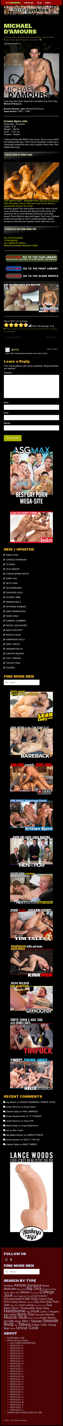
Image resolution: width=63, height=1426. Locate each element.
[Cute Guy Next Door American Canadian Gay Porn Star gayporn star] (31, 268)
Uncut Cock (27, 1327)
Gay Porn (39, 1301)
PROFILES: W (17, 1402)
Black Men (15, 1293)
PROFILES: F (16, 1358)
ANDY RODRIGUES (15, 611)
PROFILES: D (16, 1353)
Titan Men (33, 40)
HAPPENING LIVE (15, 1338)
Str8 (16, 1325)
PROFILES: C (16, 1351)
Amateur (8, 1285)
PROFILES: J (16, 1369)
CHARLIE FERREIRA (16, 559)
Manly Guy (25, 1314)
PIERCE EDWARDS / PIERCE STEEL (38, 1102)
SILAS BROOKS (14, 588)
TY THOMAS (35, 1116)
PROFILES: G (16, 1361)
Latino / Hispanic (49, 1311)
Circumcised (34, 1293)
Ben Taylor (18, 1130)
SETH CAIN (11, 583)
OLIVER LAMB (13, 597)
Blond (24, 1292)
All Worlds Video (24, 37)
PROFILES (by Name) (17, 1340)
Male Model (10, 1314)
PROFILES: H (16, 1363)
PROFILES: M (17, 1376)
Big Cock (21, 1289)
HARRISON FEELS (15, 639)
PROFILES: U (16, 1397)
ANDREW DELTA (14, 649)
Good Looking (26, 1305)
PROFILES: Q (16, 1387)
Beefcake (10, 1288)
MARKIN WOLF (13, 602)
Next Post (51, 337)
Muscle (50, 1314)
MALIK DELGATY (14, 630)
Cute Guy (30, 1299)
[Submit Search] (6, 682)
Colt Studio (18, 1296)
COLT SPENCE (13, 658)
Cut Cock (28, 1296)
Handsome (11, 331)
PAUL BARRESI (30, 1111)
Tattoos (24, 1324)
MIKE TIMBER (30, 1144)
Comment (8, 373)
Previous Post (14, 337)
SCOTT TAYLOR (31, 1139)
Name (6, 402)
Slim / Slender (32, 1321)
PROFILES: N (16, 1379)
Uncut (12, 1329)
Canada (45, 37)
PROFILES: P (16, 1384)
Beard (45, 1285)
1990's (14, 37)
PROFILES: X (16, 1405)
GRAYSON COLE (14, 592)
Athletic (8, 329)
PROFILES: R (16, 1389)
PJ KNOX (10, 564)
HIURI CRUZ (12, 616)
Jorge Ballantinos (29, 1125)
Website (7, 423)
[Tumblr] (11, 1259)
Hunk (35, 1311)
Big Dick (34, 1288)
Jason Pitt (28, 1121)
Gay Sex (14, 1305)
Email (6, 413)
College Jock (15, 329)
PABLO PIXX (12, 555)
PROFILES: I (16, 1366)
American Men (35, 37)
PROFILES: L (16, 1374)
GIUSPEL (10, 667)
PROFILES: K (16, 1371)
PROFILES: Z (16, 1410)
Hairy (46, 1308)
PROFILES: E (16, 1356)
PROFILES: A (16, 1345)
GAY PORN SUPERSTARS (23, 1343)
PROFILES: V (16, 1399)
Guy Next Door (40, 1305)
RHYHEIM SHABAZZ (16, 606)
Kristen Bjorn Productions (19, 40)
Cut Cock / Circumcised (29, 329)
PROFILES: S (16, 1392)
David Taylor (30, 1107)
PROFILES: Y (16, 1407)
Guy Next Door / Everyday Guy (28, 1306)
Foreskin (30, 1302)
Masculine (40, 1314)
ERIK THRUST (13, 644)
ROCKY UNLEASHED (16, 625)
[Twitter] (6, 1259)
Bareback (35, 1285)
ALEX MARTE (13, 569)
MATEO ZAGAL (13, 635)
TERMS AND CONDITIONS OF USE (24, 1412)
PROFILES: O (16, 1381)
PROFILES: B (16, 1348)
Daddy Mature (18, 1301)
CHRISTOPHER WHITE (17, 574)
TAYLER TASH (13, 663)
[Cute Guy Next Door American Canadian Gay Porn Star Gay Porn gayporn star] (31, 259)
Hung (28, 1312)
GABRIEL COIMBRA (16, 620)
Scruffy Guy (12, 1321)
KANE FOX (11, 578)
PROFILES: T (16, 1394)
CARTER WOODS (15, 653)
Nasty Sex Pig (33, 1318)
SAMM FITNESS (35, 1135)
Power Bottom (48, 1317)
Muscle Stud (15, 1317)
